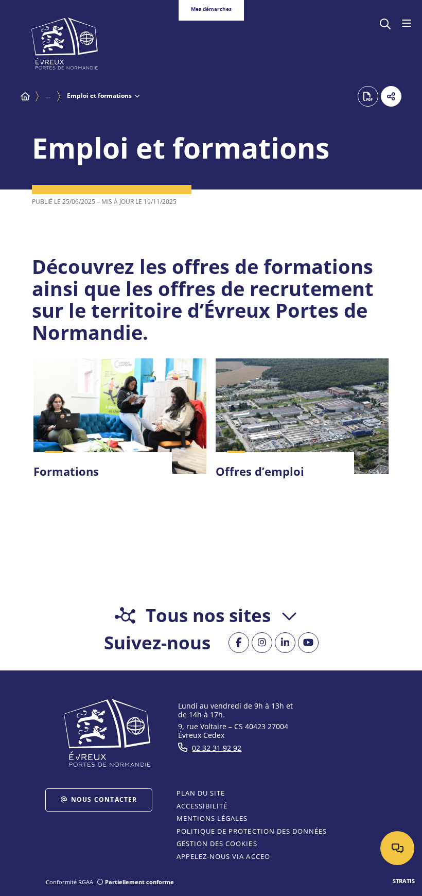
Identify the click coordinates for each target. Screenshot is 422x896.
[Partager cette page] (391, 96)
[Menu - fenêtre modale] (406, 24)
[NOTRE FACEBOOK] (238, 642)
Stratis (404, 881)
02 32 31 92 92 (216, 748)
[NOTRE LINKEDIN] (285, 642)
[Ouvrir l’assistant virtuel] (397, 848)
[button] (385, 23)
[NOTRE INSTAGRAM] (262, 642)
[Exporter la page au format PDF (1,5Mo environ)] (368, 96)
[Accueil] (25, 96)
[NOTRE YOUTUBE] (308, 642)
